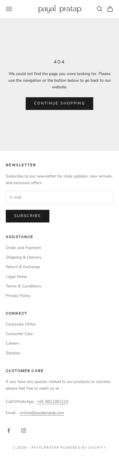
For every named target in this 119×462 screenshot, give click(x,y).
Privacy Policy (18, 295)
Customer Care (19, 333)
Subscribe (27, 215)
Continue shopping (59, 103)
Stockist (13, 353)
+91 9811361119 (52, 401)
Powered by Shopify (83, 448)
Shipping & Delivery (23, 257)
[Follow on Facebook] (9, 430)
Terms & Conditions (23, 286)
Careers (12, 343)
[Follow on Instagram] (24, 430)
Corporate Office (21, 324)
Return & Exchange (23, 267)
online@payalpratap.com (42, 413)
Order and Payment (23, 247)
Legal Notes (16, 276)
